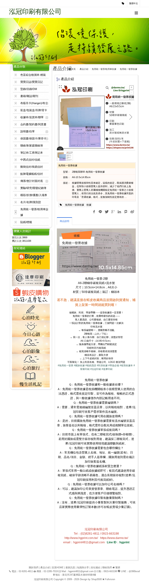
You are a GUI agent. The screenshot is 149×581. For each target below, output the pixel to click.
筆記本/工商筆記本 (31, 152)
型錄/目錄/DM (28, 88)
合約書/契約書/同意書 (33, 124)
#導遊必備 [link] (113, 365)
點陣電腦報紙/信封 (31, 173)
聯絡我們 (107, 567)
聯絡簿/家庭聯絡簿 (31, 145)
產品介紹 (84, 69)
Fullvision (110, 579)
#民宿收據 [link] (102, 365)
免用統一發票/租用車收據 (34, 212)
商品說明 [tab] (64, 221)
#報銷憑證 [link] (90, 365)
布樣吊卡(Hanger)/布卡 (34, 103)
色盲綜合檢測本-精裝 (33, 74)
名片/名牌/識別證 (30, 202)
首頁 (73, 69)
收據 (88, 204)
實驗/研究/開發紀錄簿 (33, 187)
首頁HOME (58, 567)
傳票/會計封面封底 (31, 180)
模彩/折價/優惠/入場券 (33, 195)
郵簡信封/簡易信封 (31, 166)
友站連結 (95, 567)
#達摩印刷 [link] (107, 369)
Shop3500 (96, 579)
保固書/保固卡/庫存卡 (33, 138)
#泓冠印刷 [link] (95, 369)
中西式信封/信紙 (30, 159)
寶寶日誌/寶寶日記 (31, 81)
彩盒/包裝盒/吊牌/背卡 (33, 110)
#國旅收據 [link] (79, 365)
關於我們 (33, 567)
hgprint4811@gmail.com (81, 571)
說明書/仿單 (27, 131)
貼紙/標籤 (26, 222)
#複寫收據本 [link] (126, 365)
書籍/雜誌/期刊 (29, 96)
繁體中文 (133, 3)
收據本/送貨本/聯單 (32, 117)
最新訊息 (70, 567)
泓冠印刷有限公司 (35, 11)
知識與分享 (83, 567)
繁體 (117, 567)
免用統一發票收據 (74, 204)
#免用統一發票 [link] (65, 365)
